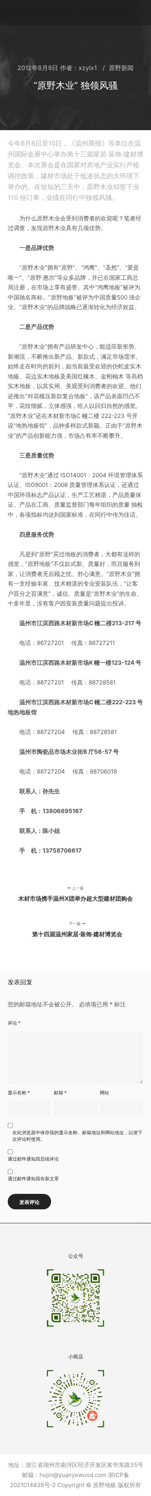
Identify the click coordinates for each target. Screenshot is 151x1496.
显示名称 (19, 1092)
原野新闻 (121, 68)
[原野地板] (31, 12)
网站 (104, 1092)
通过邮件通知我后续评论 (33, 1159)
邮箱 (60, 1092)
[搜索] (122, 13)
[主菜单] (136, 13)
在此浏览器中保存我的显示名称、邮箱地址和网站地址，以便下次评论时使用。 (77, 1136)
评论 (14, 1023)
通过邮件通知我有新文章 (33, 1178)
